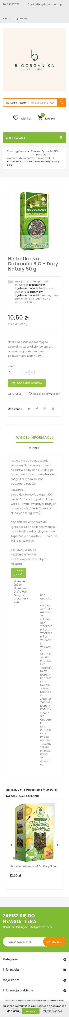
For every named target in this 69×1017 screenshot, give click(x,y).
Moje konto (20, 18)
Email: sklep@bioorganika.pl (45, 4)
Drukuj (14, 394)
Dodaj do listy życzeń (44, 394)
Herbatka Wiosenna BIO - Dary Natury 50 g (34, 866)
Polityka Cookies (52, 1011)
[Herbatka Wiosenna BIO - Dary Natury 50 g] (34, 832)
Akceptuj (30, 1011)
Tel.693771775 (11, 4)
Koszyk (46, 117)
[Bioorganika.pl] (34, 59)
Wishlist (22, 118)
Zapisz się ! (54, 942)
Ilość (11, 366)
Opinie (34, 448)
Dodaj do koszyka (27, 383)
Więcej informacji (34, 437)
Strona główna (16, 151)
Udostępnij (15, 409)
